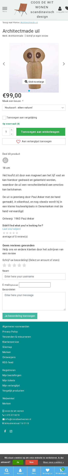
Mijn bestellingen (11, 375)
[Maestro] (55, 447)
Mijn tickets (8, 380)
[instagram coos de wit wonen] (10, 431)
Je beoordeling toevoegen (20, 315)
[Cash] (13, 447)
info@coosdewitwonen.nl (18, 419)
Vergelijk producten (13, 390)
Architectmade (15, 36)
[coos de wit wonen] (20, 9)
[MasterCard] (34, 447)
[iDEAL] (23, 447)
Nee (32, 462)
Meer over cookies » (53, 462)
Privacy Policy (10, 331)
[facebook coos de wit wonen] (4, 431)
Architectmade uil (29, 22)
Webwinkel (8, 398)
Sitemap (7, 347)
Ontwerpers (9, 357)
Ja (18, 462)
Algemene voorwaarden (15, 326)
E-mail (10, 285)
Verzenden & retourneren (16, 336)
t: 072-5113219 (11, 415)
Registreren (9, 370)
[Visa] (45, 447)
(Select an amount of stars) (31, 260)
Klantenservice (10, 342)
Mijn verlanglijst (11, 385)
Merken (6, 352)
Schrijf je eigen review (37, 36)
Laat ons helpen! (11, 229)
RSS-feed (7, 362)
